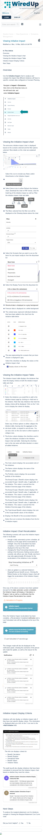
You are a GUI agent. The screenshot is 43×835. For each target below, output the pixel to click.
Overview (6, 53)
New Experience (22, 34)
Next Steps (6, 63)
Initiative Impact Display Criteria (13, 61)
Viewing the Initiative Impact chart (14, 56)
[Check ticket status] (22, 24)
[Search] (17, 24)
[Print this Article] (39, 40)
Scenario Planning (33, 80)
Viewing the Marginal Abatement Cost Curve (25, 814)
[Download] (17, 430)
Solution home (8, 34)
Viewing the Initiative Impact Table (14, 58)
